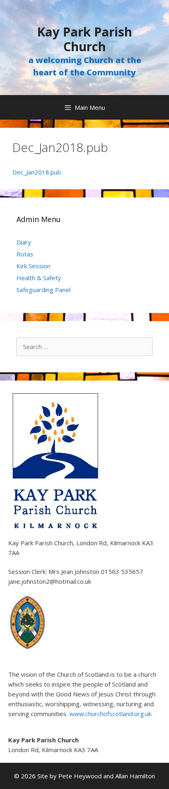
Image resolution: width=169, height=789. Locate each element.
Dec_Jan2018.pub (36, 172)
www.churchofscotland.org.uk (110, 714)
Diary (23, 242)
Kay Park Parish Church (84, 39)
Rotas (24, 254)
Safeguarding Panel (43, 290)
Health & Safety (38, 278)
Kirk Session (33, 266)
